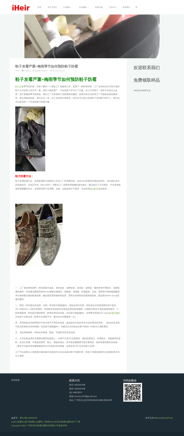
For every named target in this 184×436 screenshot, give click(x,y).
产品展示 (27, 70)
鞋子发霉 (19, 86)
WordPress (168, 418)
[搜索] (136, 7)
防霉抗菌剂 (114, 313)
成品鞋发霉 (95, 188)
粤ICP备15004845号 (28, 418)
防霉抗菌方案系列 (40, 70)
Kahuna (157, 418)
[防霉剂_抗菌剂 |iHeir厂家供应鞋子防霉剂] (20, 7)
